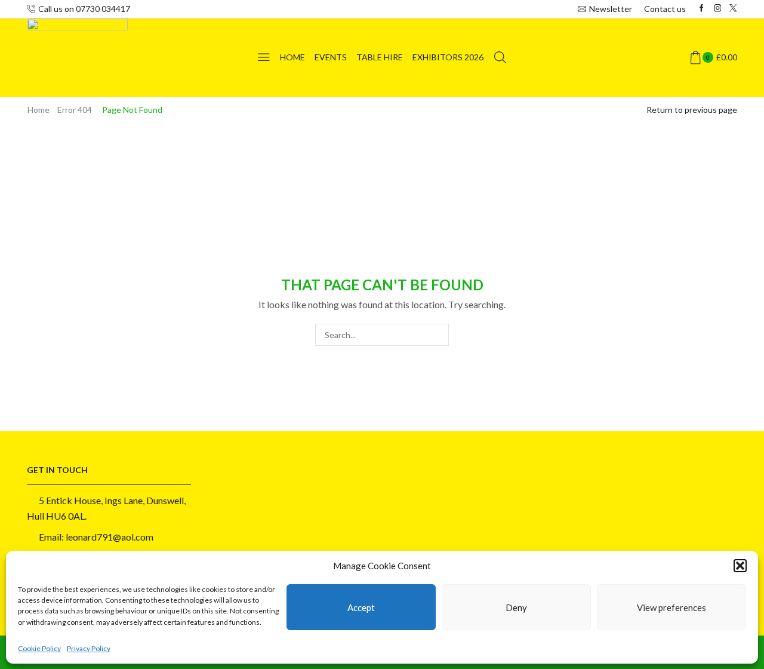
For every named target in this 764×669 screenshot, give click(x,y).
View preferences (671, 607)
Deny (516, 607)
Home (292, 57)
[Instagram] (718, 8)
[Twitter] (733, 8)
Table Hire (379, 57)
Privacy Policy (88, 648)
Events (331, 57)
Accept (361, 607)
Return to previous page (691, 110)
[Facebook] (702, 8)
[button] (740, 566)
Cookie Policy (39, 648)
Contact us (665, 9)
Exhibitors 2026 (447, 57)
